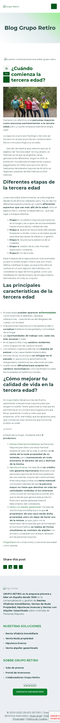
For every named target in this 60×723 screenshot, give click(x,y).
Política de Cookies (36, 719)
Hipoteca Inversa (18, 467)
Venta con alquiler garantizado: (26, 507)
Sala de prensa (15, 667)
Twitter (10, 567)
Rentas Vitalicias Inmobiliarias (25, 444)
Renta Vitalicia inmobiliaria (22, 633)
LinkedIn (15, 567)
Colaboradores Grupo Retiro (23, 677)
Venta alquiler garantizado (22, 648)
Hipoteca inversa (16, 643)
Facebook (5, 567)
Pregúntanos (10, 542)
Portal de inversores (18, 672)
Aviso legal (36, 715)
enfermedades (47, 312)
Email (21, 567)
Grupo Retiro (13, 400)
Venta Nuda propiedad (19, 638)
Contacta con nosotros (30, 692)
